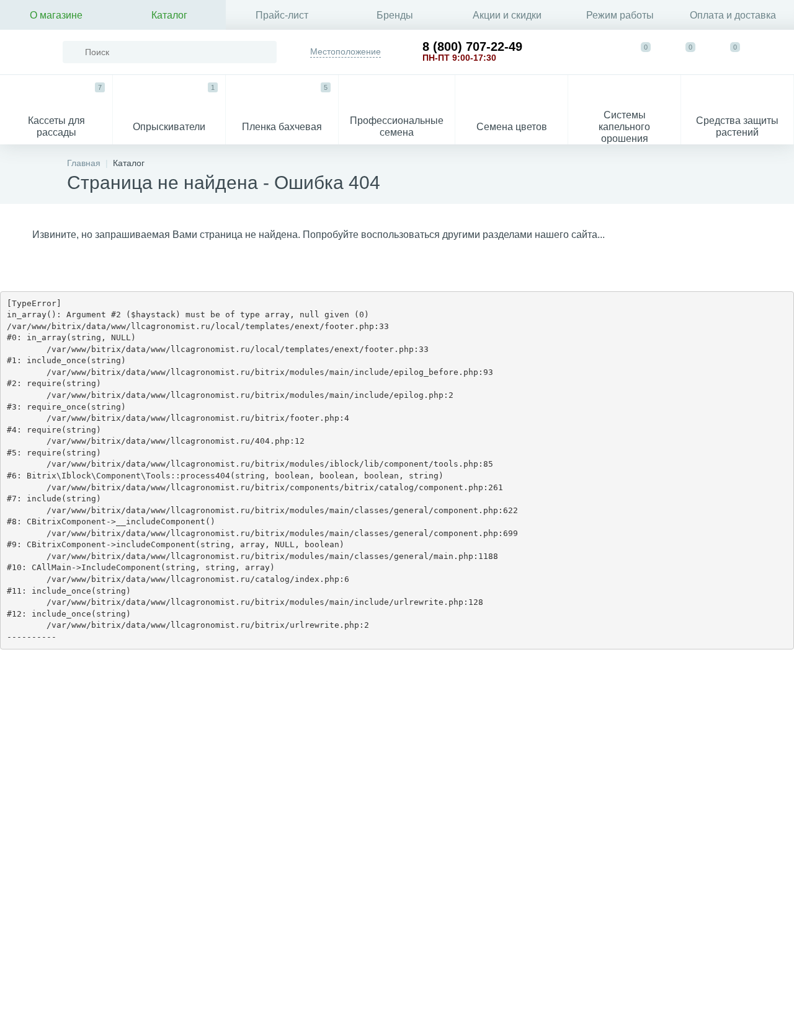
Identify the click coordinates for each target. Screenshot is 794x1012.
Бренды (395, 15)
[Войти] (773, 52)
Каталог (169, 15)
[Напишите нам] (600, 52)
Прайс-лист (282, 15)
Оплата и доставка (733, 15)
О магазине (56, 15)
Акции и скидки (507, 15)
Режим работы (620, 15)
